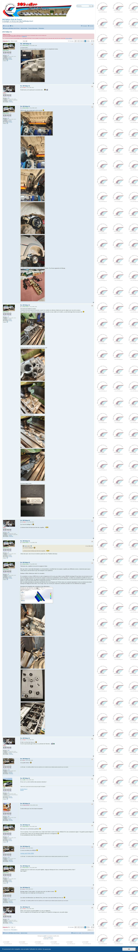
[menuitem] (11, 26)
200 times (11, 797)
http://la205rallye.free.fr (26, 21)
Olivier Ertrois (6, 50)
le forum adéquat (68, 38)
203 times (10, 796)
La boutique (5, 21)
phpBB (44, 935)
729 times (10, 535)
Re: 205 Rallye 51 (25, 44)
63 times (10, 59)
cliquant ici (24, 36)
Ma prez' (22, 790)
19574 (9, 769)
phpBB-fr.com (50, 937)
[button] (75, 41)
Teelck (4, 92)
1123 (8, 792)
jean (4, 764)
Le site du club (14, 21)
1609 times (10, 772)
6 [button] (88, 41)
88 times (10, 58)
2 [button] (81, 41)
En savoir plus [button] (47, 949)
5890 (8, 98)
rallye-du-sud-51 (6, 811)
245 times (11, 820)
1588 (8, 816)
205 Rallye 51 (7, 32)
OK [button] (129, 949)
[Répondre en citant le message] (92, 44)
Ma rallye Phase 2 (23, 789)
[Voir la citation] (31, 546)
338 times (10, 819)
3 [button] (83, 41)
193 (8, 55)
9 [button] (91, 41)
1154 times (11, 773)
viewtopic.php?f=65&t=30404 (27, 853)
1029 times (11, 101)
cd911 (4, 787)
